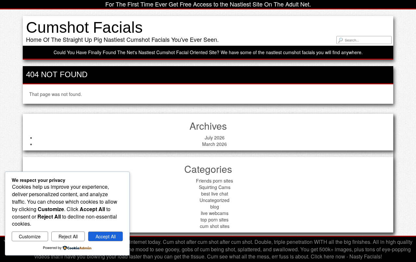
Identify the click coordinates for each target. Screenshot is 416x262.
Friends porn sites (214, 180)
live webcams (214, 213)
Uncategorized (214, 200)
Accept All (106, 236)
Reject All (68, 236)
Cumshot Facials (84, 27)
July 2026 (215, 137)
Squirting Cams (214, 187)
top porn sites (214, 219)
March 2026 (214, 144)
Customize (30, 236)
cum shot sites (214, 226)
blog (214, 206)
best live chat (214, 193)
